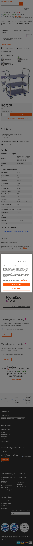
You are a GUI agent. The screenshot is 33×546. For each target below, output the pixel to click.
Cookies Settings (16, 288)
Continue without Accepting (24, 261)
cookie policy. (24, 280)
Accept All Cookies (16, 284)
